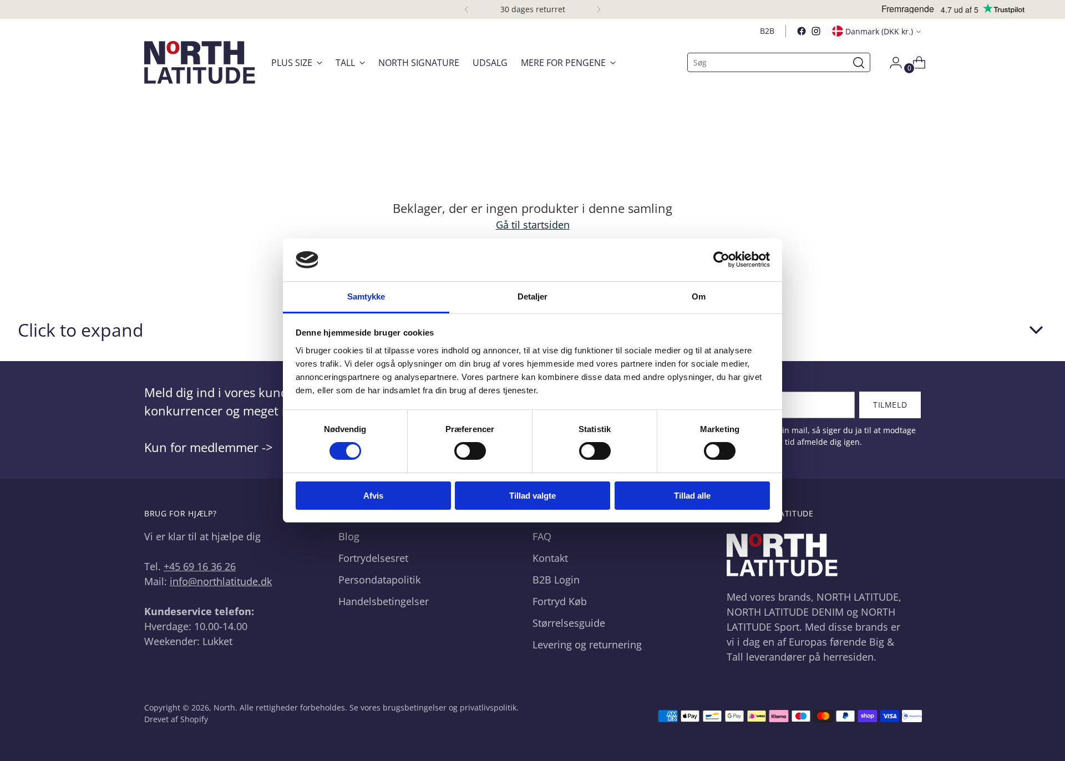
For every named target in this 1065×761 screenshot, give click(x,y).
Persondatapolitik (379, 579)
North (224, 707)
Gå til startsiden (533, 224)
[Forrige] (466, 9)
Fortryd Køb (559, 601)
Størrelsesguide (568, 623)
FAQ (541, 536)
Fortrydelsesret (373, 558)
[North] (199, 62)
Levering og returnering (587, 644)
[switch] (470, 451)
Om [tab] (699, 296)
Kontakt (550, 558)
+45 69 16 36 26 (200, 566)
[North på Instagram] (816, 31)
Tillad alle (692, 495)
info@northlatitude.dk (221, 581)
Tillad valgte (532, 495)
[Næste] (598, 9)
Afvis (373, 495)
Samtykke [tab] (366, 296)
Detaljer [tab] (533, 296)
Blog (348, 536)
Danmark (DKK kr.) (879, 31)
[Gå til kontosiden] (891, 63)
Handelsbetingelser (383, 601)
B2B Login (556, 579)
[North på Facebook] (802, 31)
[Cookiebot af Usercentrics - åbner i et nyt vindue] (721, 259)
